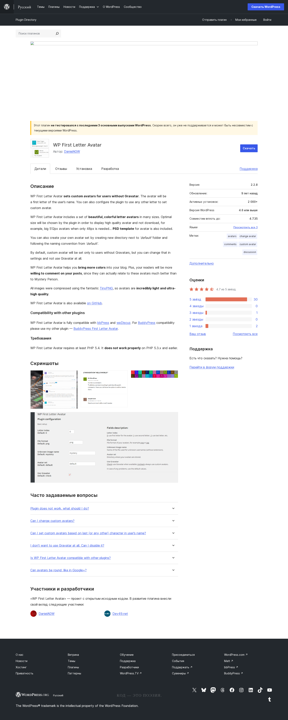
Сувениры (180, 673)
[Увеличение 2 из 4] (122, 376)
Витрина (73, 654)
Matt (228, 661)
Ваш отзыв (197, 334)
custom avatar (248, 244)
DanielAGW (72, 151)
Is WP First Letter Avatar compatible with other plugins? (70, 558)
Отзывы (61, 169)
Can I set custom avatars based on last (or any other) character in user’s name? (88, 533)
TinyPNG (106, 288)
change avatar (248, 236)
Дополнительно (201, 263)
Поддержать (182, 667)
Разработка (110, 169)
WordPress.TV (131, 673)
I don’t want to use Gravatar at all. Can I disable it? (67, 545)
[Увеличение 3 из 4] (173, 376)
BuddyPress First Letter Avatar (95, 329)
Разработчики (129, 667)
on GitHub (94, 303)
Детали (40, 169)
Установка (84, 169)
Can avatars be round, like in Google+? (58, 570)
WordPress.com (236, 654)
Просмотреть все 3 (245, 227)
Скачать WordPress (265, 6)
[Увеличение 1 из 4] (72, 376)
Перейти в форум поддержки (211, 367)
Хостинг (21, 667)
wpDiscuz (123, 323)
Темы (71, 661)
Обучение (127, 654)
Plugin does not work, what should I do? (59, 508)
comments (230, 244)
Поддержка (249, 169)
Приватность (24, 673)
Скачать (249, 148)
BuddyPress (146, 323)
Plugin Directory (26, 19)
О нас (19, 654)
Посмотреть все (245, 334)
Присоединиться (183, 654)
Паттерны (74, 673)
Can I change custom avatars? (52, 521)
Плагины (73, 667)
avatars (232, 236)
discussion (250, 252)
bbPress (103, 323)
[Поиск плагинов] (57, 33)
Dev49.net (120, 614)
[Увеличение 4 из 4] (173, 417)
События (178, 661)
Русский (58, 695)
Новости (21, 661)
